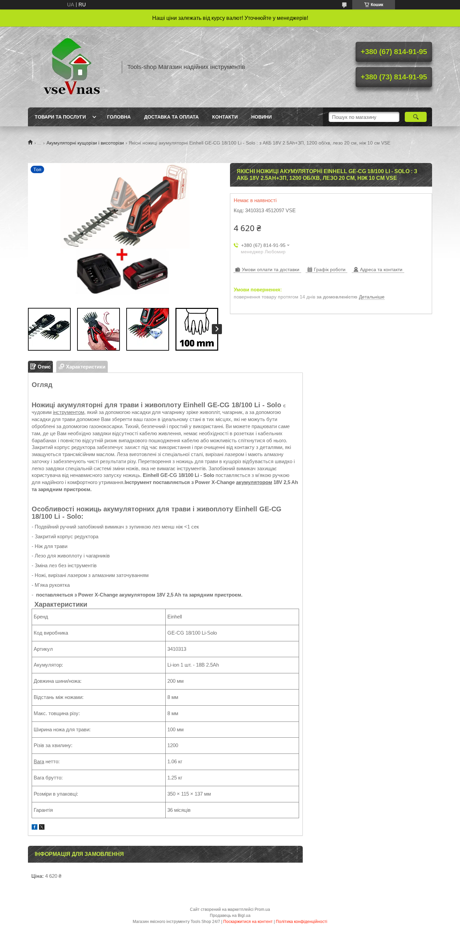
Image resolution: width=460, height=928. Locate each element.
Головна (119, 117)
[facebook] (34, 828)
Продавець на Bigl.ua (230, 915)
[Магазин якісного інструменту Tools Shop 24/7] (72, 67)
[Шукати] (416, 117)
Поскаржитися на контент (248, 921)
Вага (39, 761)
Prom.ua (262, 909)
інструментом (68, 412)
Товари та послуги (60, 117)
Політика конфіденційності (301, 921)
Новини (261, 117)
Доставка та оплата (171, 117)
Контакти (225, 117)
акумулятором (254, 482)
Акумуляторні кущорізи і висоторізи (85, 143)
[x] (41, 828)
